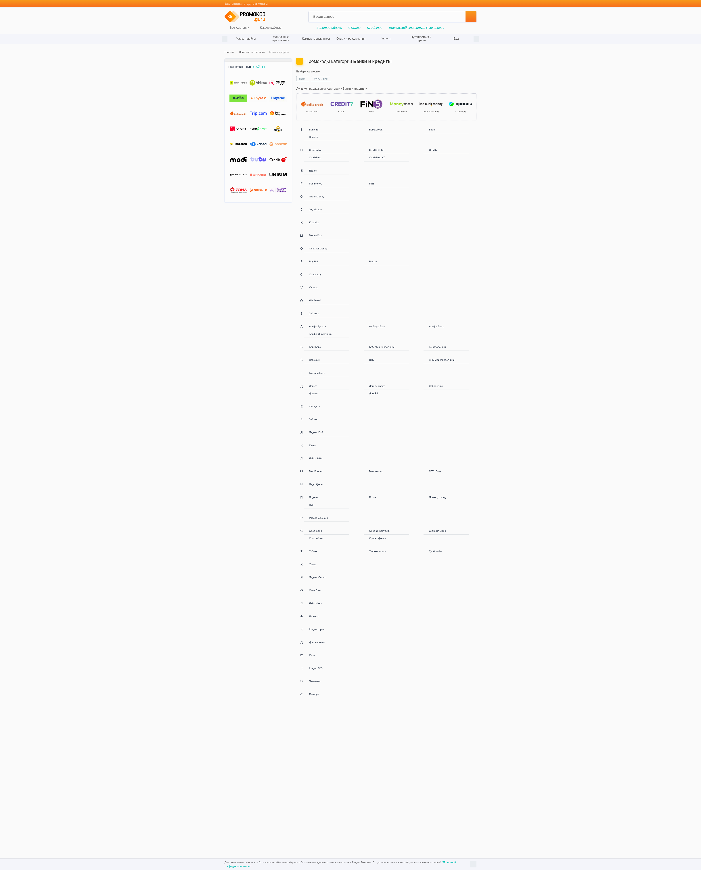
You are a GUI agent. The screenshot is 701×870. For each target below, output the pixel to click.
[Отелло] (238, 98)
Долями (313, 393)
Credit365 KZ (376, 150)
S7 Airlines (374, 28)
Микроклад (375, 471)
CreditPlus (315, 157)
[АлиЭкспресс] (258, 98)
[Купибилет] (258, 129)
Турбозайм (435, 551)
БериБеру (315, 346)
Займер (313, 419)
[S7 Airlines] (258, 83)
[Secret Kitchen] (238, 175)
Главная (229, 52)
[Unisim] (278, 175)
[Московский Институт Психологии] (278, 190)
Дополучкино (317, 642)
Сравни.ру (315, 274)
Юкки (312, 655)
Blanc (432, 129)
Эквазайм (315, 681)
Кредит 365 (316, 668)
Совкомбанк (316, 538)
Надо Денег (316, 484)
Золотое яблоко (329, 28)
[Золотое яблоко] (238, 83)
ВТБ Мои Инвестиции (442, 359)
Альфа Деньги (317, 326)
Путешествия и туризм (421, 38)
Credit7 (433, 150)
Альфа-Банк (436, 326)
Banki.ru (314, 129)
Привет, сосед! (437, 497)
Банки (302, 78)
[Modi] (238, 159)
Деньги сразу (377, 385)
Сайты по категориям (252, 52)
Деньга (313, 385)
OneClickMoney (318, 248)
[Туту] (258, 159)
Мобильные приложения (280, 38)
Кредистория (317, 629)
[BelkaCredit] (238, 113)
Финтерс (314, 616)
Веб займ (314, 359)
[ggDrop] (278, 144)
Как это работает (271, 27)
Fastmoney (315, 183)
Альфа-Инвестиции (320, 333)
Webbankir (315, 300)
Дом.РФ (373, 393)
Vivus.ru (313, 287)
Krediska (314, 222)
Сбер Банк (315, 530)
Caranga (314, 694)
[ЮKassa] (258, 144)
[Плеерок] (278, 98)
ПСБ (311, 504)
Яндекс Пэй (316, 432)
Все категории (239, 27)
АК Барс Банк (377, 326)
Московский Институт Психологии (416, 28)
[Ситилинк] (258, 190)
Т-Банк (313, 551)
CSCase (354, 28)
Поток (372, 497)
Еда (456, 38)
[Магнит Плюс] (278, 83)
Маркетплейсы (246, 38)
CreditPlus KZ (377, 157)
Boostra (313, 137)
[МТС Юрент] (238, 129)
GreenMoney (316, 196)
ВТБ (371, 359)
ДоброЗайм (436, 385)
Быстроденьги (437, 346)
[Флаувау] (258, 175)
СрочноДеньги (377, 538)
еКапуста (314, 406)
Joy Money (315, 209)
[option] (245, 39)
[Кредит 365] (278, 159)
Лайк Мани (315, 603)
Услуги (386, 38)
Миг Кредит (316, 471)
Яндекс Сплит (317, 577)
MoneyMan (315, 235)
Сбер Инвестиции (379, 530)
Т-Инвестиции (377, 551)
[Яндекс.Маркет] (278, 113)
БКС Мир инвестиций (381, 346)
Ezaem (313, 170)
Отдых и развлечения (350, 38)
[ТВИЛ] (238, 190)
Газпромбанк (317, 373)
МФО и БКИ (321, 78)
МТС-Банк (435, 471)
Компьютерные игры (316, 38)
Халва (312, 564)
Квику (312, 445)
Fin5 (371, 183)
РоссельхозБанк (318, 517)
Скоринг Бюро (437, 530)
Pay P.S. (314, 261)
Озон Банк (315, 590)
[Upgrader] (238, 144)
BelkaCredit (375, 129)
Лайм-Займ (316, 458)
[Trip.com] (258, 113)
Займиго (314, 313)
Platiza (373, 261)
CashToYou (315, 150)
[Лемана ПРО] (278, 129)
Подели (313, 497)
